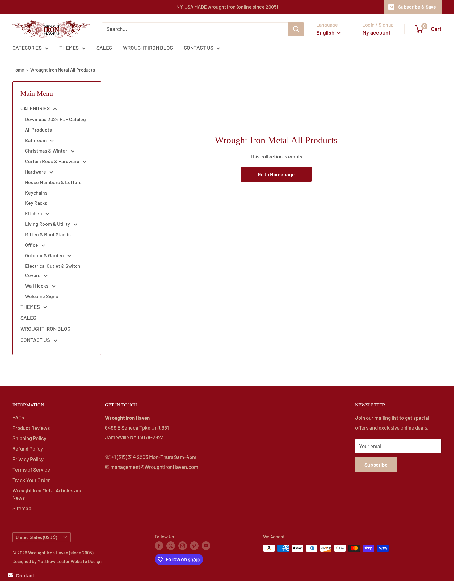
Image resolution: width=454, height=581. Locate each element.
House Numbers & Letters (53, 182)
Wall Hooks (37, 285)
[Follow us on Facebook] (159, 545)
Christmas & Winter (46, 151)
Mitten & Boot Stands (48, 234)
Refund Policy (27, 448)
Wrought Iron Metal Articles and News (47, 494)
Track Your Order (31, 480)
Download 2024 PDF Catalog (55, 119)
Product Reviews (31, 428)
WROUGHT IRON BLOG (148, 47)
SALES (104, 47)
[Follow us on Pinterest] (194, 545)
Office (32, 245)
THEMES (69, 47)
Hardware (36, 172)
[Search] (296, 29)
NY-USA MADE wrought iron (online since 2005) (227, 7)
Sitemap (21, 508)
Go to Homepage (276, 174)
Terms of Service (31, 469)
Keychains (36, 193)
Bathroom (36, 140)
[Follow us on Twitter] (170, 545)
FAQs (18, 417)
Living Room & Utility (48, 224)
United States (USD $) (36, 537)
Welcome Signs (41, 296)
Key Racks (36, 203)
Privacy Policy (28, 459)
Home (18, 70)
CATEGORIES (27, 47)
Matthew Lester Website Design (69, 561)
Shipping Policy (29, 438)
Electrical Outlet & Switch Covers (52, 270)
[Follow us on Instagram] (182, 545)
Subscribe (376, 464)
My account (376, 32)
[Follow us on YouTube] (206, 545)
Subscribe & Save (417, 7)
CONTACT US (198, 47)
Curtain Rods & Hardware (52, 161)
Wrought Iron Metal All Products (62, 70)
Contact (23, 575)
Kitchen (34, 213)
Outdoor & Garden (45, 255)
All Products (38, 130)
